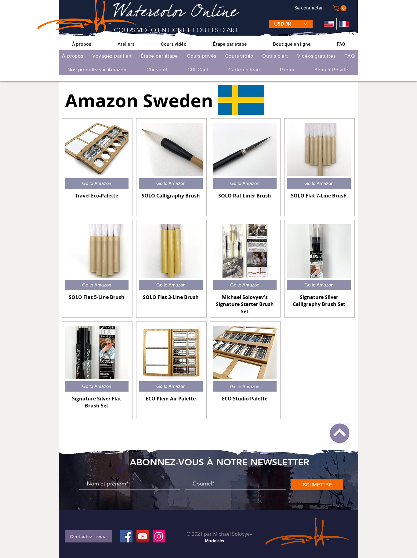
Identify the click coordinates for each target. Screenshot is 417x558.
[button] (340, 8)
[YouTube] (142, 536)
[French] (344, 24)
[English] (328, 24)
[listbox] (291, 24)
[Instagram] (159, 536)
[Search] (351, 32)
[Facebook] (126, 536)
